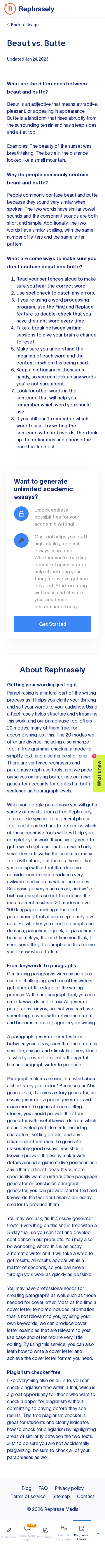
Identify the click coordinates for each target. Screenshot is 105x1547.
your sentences (46, 278)
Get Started (52, 624)
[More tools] (98, 1533)
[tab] (9, 1533)
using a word (49, 299)
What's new (97, 770)
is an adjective (36, 104)
